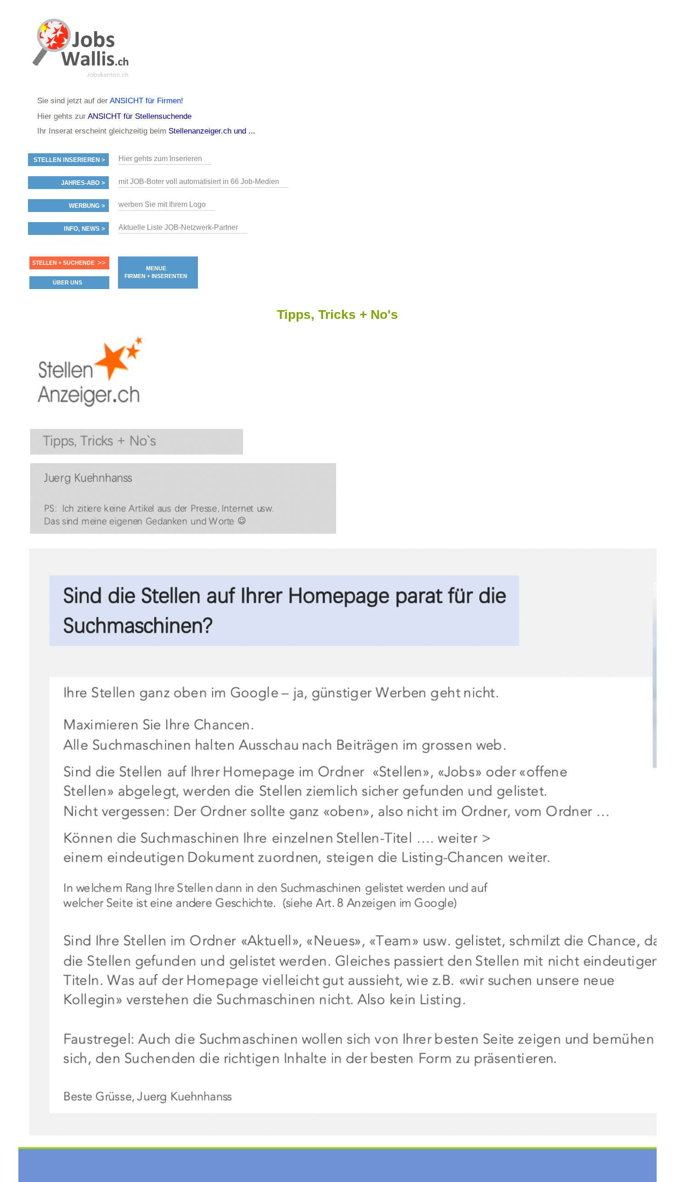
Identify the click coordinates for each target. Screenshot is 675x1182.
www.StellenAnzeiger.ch (83, 47)
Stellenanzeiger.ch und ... (212, 131)
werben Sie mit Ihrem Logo (162, 204)
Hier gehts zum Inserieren (160, 158)
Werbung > (87, 206)
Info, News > (84, 229)
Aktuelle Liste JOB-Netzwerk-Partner (178, 227)
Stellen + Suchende (63, 263)
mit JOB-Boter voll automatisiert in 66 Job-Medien (198, 181)
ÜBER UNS (67, 282)
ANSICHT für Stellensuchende (139, 116)
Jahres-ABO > (83, 183)
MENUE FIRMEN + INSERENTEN (155, 272)
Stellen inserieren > (69, 160)
